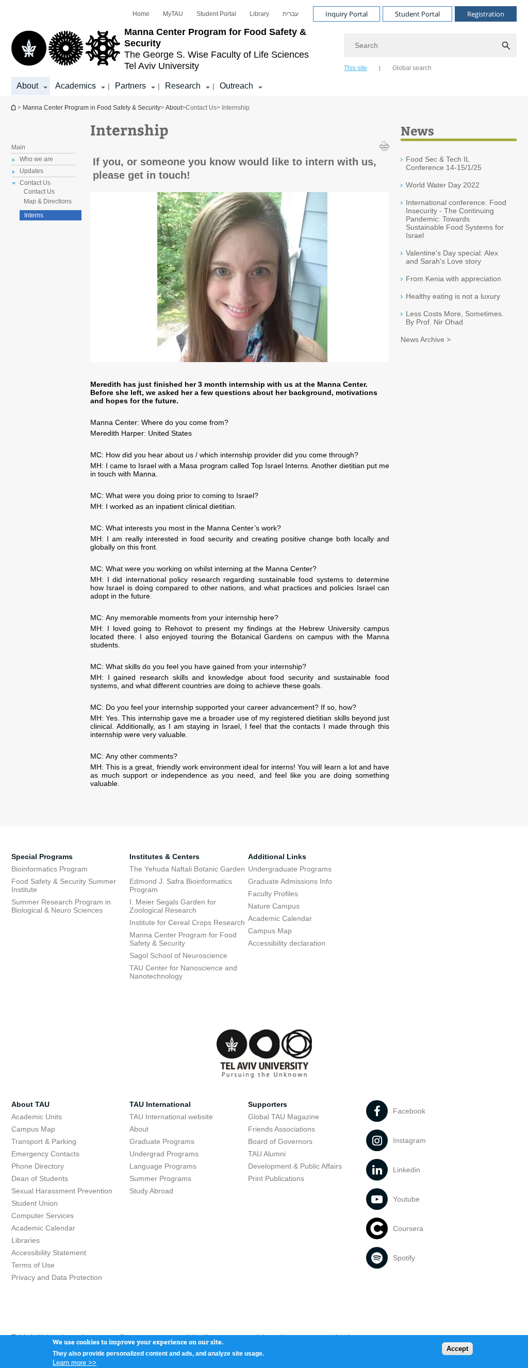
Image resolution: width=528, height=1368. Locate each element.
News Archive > (426, 339)
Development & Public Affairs (295, 1166)
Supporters (267, 1104)
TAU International (160, 1104)
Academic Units (36, 1117)
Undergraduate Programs (290, 869)
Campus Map (270, 931)
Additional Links (277, 856)
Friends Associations (281, 1129)
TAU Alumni (267, 1154)
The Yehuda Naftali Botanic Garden (187, 869)
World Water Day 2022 (443, 185)
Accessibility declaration (286, 943)
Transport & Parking (43, 1141)
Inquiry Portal (346, 14)
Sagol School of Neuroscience (178, 955)
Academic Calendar (280, 918)
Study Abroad (151, 1191)
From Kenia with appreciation (453, 279)
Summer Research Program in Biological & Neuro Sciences (61, 906)
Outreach (236, 85)
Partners (130, 85)
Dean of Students (39, 1178)
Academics (75, 85)
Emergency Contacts (45, 1154)
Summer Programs (160, 1178)
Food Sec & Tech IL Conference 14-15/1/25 (444, 163)
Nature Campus (274, 906)
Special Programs (42, 856)
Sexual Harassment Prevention (61, 1191)
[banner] (264, 48)
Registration (485, 14)
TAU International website (171, 1117)
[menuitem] (141, 14)
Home (141, 14)
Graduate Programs (161, 1141)
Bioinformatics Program (49, 869)
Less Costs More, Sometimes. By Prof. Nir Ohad (455, 318)
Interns (33, 215)
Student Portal (216, 14)
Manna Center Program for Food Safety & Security (183, 939)
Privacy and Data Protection (56, 1277)
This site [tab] (355, 68)
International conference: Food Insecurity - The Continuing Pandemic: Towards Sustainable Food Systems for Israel (456, 219)
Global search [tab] (412, 68)
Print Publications (276, 1178)
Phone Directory (37, 1166)
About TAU (30, 1104)
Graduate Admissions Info (290, 881)
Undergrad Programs (164, 1154)
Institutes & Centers (164, 856)
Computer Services (42, 1215)
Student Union (34, 1203)
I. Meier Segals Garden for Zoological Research (172, 906)
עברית (291, 14)
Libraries (25, 1240)
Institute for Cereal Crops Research (187, 922)
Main (18, 147)
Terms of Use (33, 1265)
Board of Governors (280, 1141)
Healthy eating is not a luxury (453, 296)
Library (259, 14)
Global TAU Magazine (283, 1117)
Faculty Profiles (273, 894)
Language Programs (162, 1166)
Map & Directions (48, 201)
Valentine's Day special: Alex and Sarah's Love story (452, 257)
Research (183, 85)
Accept (457, 1349)
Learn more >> (74, 1362)
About (27, 85)
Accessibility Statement (48, 1253)
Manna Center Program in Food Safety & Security (14, 107)
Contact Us (39, 191)
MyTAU (173, 14)
